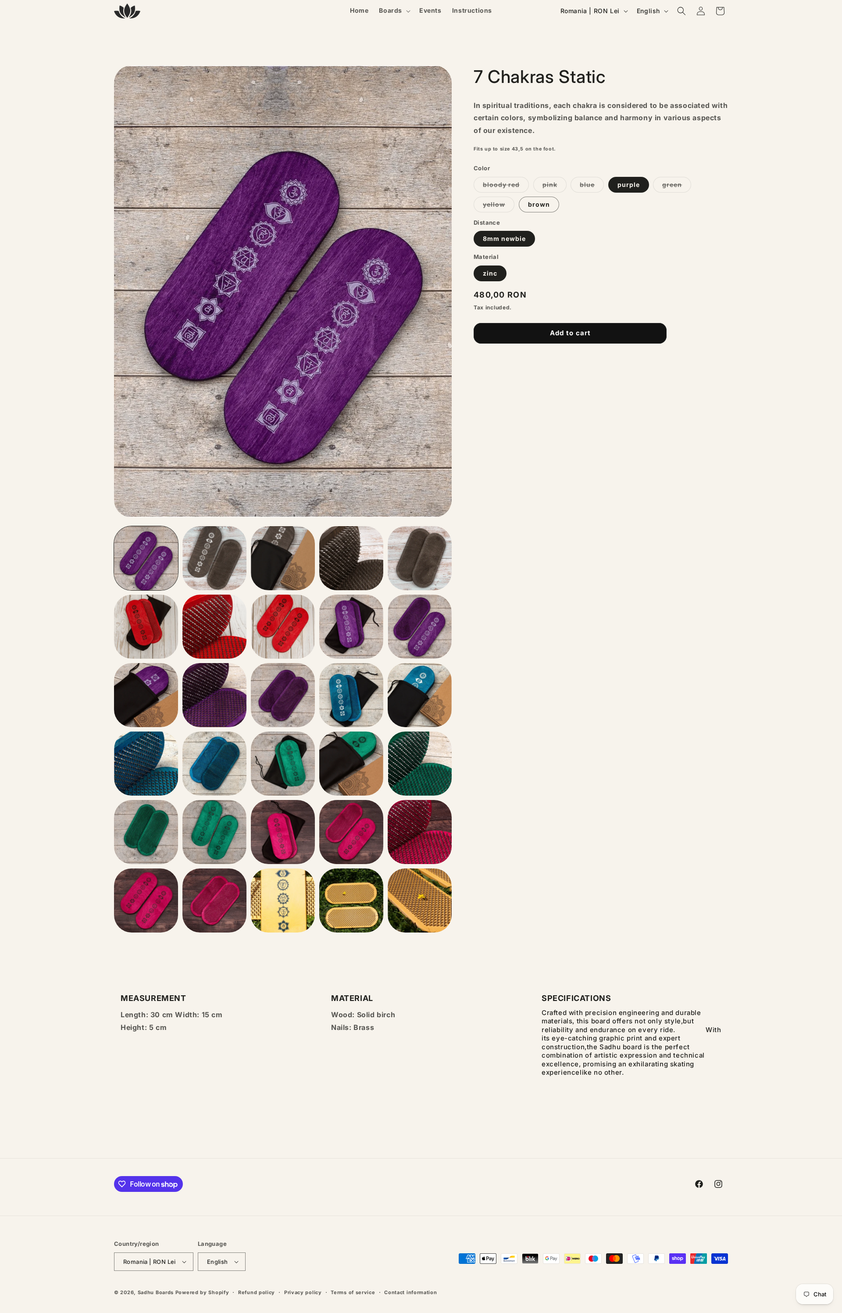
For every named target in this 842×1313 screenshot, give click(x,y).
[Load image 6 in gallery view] (420, 558)
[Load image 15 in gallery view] (283, 695)
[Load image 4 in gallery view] (283, 558)
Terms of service (353, 1292)
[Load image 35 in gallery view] (420, 900)
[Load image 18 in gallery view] (420, 695)
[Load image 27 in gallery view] (283, 832)
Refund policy (256, 1292)
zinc (490, 273)
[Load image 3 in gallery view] (214, 558)
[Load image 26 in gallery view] (214, 832)
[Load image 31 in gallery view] (146, 900)
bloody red (506, 186)
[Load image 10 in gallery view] (283, 627)
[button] (394, 10)
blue (592, 186)
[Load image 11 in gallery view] (351, 627)
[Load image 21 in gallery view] (283, 764)
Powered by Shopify (202, 1292)
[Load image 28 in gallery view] (351, 832)
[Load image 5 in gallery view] (351, 558)
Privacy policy (303, 1292)
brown (539, 204)
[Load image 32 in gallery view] (214, 900)
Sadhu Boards (156, 1292)
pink (554, 186)
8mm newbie (504, 239)
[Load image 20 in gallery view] (214, 764)
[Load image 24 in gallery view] (420, 764)
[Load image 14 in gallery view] (214, 695)
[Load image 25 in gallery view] (146, 832)
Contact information (410, 1292)
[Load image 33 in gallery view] (283, 900)
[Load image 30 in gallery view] (420, 832)
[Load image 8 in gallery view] (146, 627)
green (676, 186)
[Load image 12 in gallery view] (420, 627)
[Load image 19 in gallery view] (146, 764)
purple (628, 184)
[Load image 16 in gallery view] (351, 695)
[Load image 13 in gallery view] (146, 695)
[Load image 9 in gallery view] (214, 627)
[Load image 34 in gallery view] (351, 900)
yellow (498, 206)
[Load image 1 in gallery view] (146, 558)
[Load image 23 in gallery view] (351, 764)
